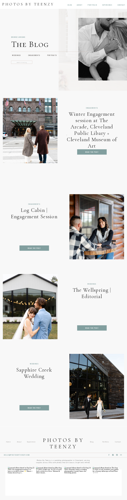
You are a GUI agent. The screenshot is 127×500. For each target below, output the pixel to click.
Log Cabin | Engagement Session (34, 213)
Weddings (92, 284)
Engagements (92, 108)
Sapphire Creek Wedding (34, 373)
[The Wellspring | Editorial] (30, 306)
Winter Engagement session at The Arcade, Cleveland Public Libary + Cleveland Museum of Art (92, 130)
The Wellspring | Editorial (92, 293)
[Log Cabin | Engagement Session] (96, 226)
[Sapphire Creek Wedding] (96, 386)
